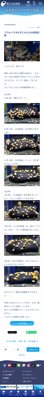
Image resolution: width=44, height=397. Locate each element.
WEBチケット (28, 4)
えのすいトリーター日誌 (22, 10)
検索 (34, 4)
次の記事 (31, 341)
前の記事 (12, 341)
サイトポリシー (28, 375)
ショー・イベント (11, 394)
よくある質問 (7, 375)
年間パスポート (33, 394)
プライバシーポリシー (30, 378)
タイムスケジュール (18, 394)
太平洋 (21, 323)
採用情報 (6, 378)
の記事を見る (33, 349)
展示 (3, 394)
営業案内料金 (25, 394)
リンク (5, 381)
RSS (23, 355)
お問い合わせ (27, 381)
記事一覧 (22, 341)
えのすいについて (9, 371)
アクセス (40, 394)
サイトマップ (27, 371)
